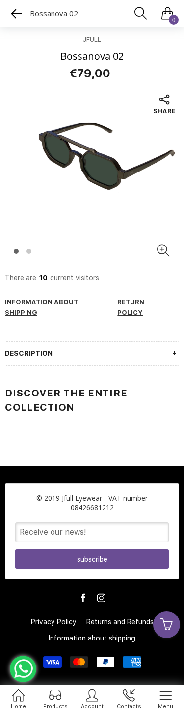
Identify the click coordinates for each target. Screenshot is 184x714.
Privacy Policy (54, 622)
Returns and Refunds (120, 622)
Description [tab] (29, 353)
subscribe (92, 559)
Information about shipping (92, 638)
